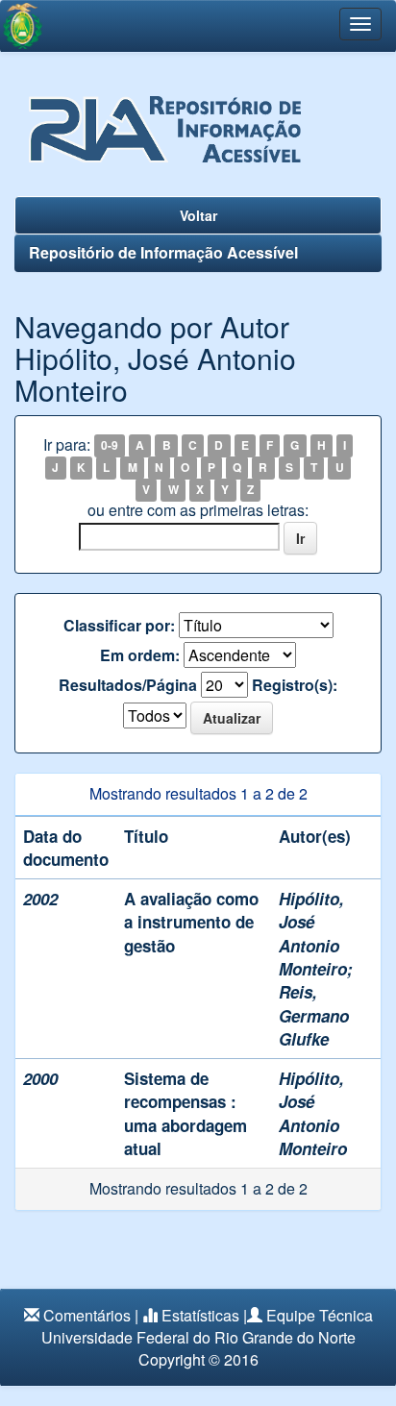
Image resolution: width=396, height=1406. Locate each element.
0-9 (109, 446)
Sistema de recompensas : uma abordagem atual (185, 1113)
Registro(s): (294, 685)
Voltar (198, 215)
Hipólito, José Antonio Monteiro (313, 933)
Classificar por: (119, 625)
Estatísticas (200, 1315)
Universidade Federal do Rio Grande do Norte (198, 1337)
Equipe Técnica (319, 1315)
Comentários (87, 1315)
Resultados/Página (128, 685)
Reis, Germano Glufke (314, 1015)
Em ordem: (140, 655)
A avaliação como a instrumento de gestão (191, 922)
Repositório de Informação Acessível (163, 252)
